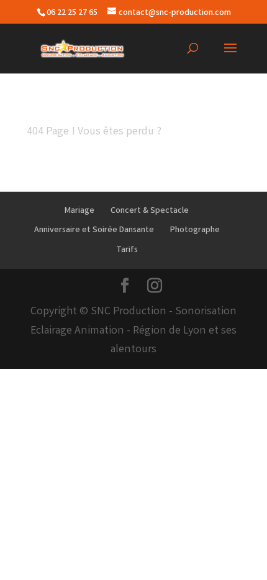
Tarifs (127, 250)
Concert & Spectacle (150, 211)
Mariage (79, 211)
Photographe (195, 230)
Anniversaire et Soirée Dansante (94, 230)
